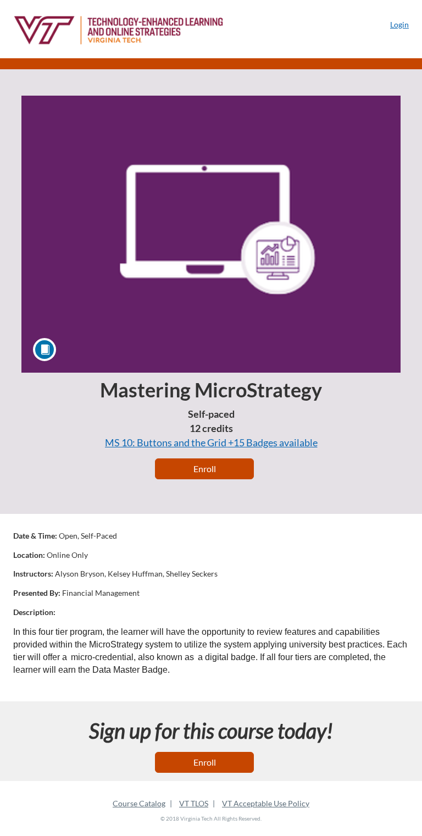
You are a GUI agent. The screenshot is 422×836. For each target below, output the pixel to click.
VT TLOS (193, 803)
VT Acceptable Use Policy (265, 803)
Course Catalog (139, 803)
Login (399, 24)
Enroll (204, 468)
